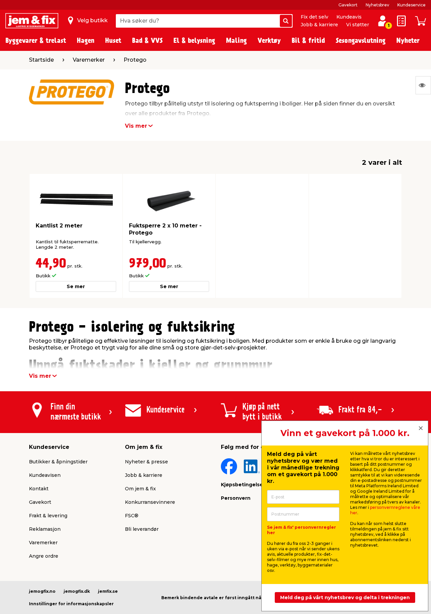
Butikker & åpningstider (58, 462)
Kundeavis (349, 17)
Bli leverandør (142, 529)
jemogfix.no (42, 591)
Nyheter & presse (146, 462)
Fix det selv (314, 17)
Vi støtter (357, 25)
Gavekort (348, 5)
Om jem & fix (140, 489)
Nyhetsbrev (377, 5)
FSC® (131, 516)
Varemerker (43, 543)
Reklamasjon (45, 529)
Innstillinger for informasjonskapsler (71, 604)
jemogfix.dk (77, 591)
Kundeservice (411, 5)
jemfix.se (108, 591)
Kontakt (38, 489)
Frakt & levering (48, 516)
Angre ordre (43, 556)
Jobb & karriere (319, 25)
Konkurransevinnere (150, 502)
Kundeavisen (45, 475)
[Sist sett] (423, 85)
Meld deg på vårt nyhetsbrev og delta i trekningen (345, 597)
